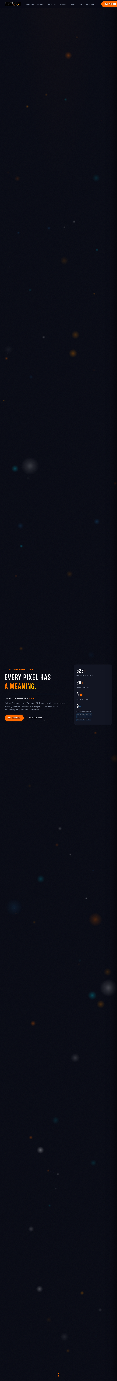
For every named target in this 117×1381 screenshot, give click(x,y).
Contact (90, 4)
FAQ (80, 4)
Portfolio (52, 4)
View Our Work (35, 718)
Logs (73, 4)
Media (63, 4)
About (40, 4)
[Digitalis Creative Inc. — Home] (13, 4)
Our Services (14, 718)
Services (30, 4)
